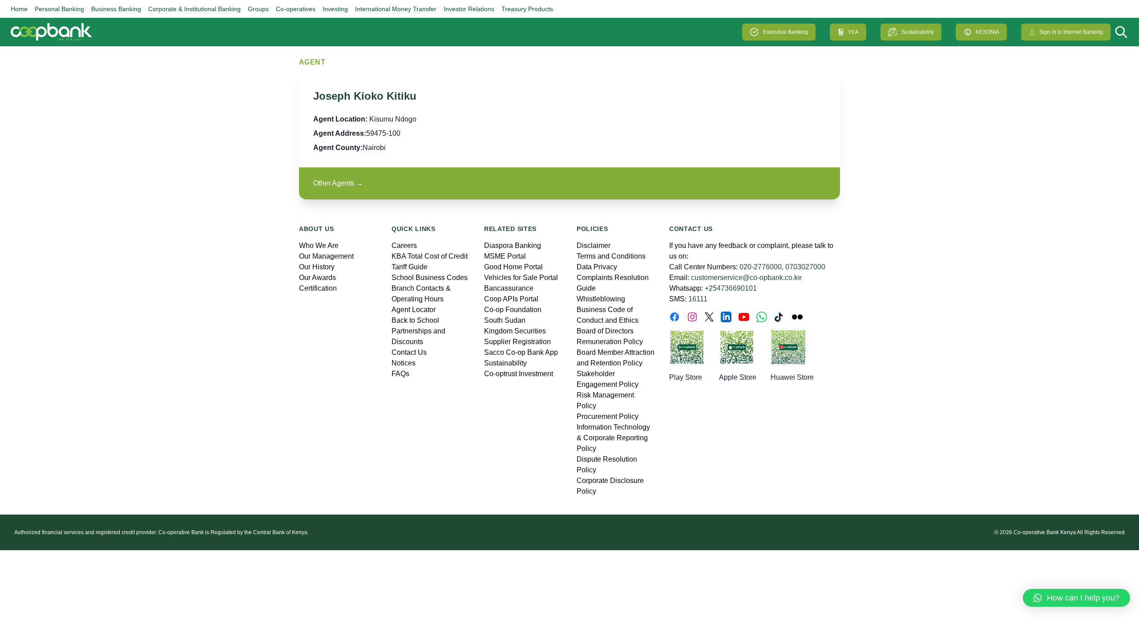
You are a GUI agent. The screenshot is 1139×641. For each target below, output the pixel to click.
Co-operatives (295, 8)
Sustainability (917, 32)
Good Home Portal (513, 267)
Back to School (415, 320)
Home (19, 8)
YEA (853, 32)
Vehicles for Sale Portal (521, 277)
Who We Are (319, 245)
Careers (404, 245)
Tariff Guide (410, 267)
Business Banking (116, 8)
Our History (317, 267)
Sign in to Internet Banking (1071, 32)
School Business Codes (430, 277)
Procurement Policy (607, 416)
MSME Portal (505, 256)
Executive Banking (785, 32)
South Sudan (504, 320)
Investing (335, 8)
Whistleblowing (601, 299)
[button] (1076, 598)
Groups (258, 8)
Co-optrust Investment (518, 373)
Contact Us (409, 352)
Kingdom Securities (515, 331)
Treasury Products (527, 8)
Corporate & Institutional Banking (194, 8)
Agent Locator (414, 309)
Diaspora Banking (512, 245)
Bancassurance (508, 288)
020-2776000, (761, 267)
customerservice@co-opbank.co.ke (746, 277)
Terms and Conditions (611, 256)
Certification (318, 288)
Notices (404, 363)
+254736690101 (731, 288)
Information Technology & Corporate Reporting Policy (613, 437)
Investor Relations (469, 8)
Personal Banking (59, 8)
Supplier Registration (517, 341)
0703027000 (805, 267)
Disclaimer (593, 245)
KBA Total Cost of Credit (430, 256)
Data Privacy (597, 267)
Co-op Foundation (512, 309)
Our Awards (317, 277)
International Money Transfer (395, 8)
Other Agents (338, 183)
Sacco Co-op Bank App (521, 352)
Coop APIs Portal (511, 299)
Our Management (326, 256)
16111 (697, 299)
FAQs (400, 373)
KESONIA (987, 32)
